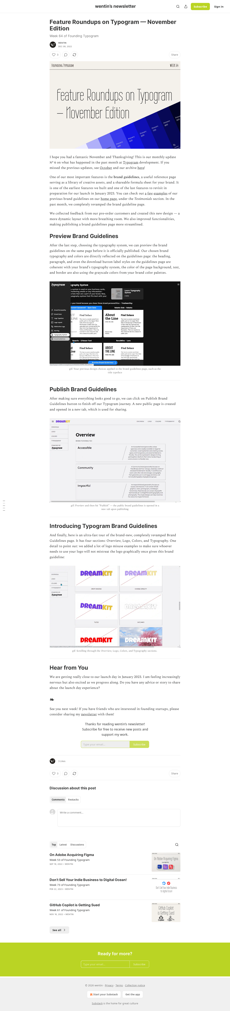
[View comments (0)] (65, 54)
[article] (115, 862)
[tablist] (65, 799)
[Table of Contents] (3, 505)
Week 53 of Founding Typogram (70, 860)
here (140, 168)
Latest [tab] (63, 844)
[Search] (177, 6)
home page (109, 198)
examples (160, 193)
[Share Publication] (185, 6)
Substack (97, 1003)
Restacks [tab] (73, 799)
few (150, 193)
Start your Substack (105, 994)
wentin (62, 43)
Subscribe (200, 6)
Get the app (132, 994)
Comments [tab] (58, 799)
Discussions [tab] (77, 844)
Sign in (219, 6)
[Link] (44, 236)
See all (56, 930)
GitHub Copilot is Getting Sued (75, 905)
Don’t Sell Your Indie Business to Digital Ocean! (88, 880)
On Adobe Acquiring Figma (72, 855)
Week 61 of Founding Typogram (70, 910)
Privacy (109, 985)
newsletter (89, 714)
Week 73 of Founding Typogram (70, 885)
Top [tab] (54, 844)
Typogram (130, 162)
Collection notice (135, 985)
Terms (119, 985)
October (106, 168)
